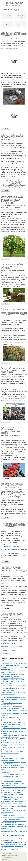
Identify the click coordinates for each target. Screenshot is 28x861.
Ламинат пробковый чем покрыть (12, 849)
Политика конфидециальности (7, 857)
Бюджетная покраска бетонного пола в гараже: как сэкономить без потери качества (13, 721)
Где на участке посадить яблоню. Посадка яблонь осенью (12, 615)
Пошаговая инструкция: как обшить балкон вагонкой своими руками (13, 689)
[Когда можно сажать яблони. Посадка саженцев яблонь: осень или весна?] (14, 545)
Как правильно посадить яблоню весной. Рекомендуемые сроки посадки (12, 430)
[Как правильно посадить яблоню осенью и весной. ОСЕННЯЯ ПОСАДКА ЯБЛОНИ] (14, 183)
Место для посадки (7, 24)
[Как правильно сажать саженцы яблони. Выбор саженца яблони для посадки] (14, 572)
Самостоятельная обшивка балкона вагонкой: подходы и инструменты (12, 798)
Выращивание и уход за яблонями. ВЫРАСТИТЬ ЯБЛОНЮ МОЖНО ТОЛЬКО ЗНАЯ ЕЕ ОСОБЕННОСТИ (12, 199)
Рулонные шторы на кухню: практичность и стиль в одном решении (14, 711)
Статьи (20, 5)
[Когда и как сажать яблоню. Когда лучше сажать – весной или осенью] (14, 295)
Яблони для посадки (20, 16)
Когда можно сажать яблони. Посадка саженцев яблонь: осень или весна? (13, 524)
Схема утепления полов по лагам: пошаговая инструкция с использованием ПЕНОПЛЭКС (12, 744)
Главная (7, 5)
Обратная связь (5, 859)
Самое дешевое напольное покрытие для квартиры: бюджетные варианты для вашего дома (13, 699)
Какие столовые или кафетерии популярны (15, 696)
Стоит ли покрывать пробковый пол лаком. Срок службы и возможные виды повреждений (14, 788)
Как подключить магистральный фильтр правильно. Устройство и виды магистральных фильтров (14, 831)
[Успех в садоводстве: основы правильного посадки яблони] (14, 353)
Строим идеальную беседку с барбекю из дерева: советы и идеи (13, 839)
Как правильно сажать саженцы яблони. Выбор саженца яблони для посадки (14, 568)
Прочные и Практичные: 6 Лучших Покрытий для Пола (11, 704)
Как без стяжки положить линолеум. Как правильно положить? (13, 811)
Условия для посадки (7, 16)
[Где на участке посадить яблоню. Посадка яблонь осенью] (14, 649)
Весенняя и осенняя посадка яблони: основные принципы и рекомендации (14, 33)
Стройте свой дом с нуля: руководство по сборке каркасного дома (13, 807)
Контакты (4, 855)
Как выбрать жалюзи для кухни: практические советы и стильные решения (12, 718)
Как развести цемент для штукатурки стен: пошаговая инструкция (13, 682)
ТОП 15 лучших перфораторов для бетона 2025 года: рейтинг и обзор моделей (13, 729)
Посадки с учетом (20, 24)
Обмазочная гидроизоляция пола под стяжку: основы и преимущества (14, 671)
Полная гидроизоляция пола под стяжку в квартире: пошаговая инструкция (13, 675)
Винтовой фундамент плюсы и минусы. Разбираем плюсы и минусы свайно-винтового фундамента (14, 826)
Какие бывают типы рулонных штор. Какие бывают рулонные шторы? (13, 822)
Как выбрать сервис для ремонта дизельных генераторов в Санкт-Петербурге (14, 664)
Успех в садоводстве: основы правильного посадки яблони (14, 313)
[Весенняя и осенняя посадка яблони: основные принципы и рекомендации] (14, 96)
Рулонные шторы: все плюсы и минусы (13, 805)
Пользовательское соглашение (12, 855)
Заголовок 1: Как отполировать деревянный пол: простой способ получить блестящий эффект (14, 767)
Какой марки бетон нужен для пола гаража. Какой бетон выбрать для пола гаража (14, 802)
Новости (14, 5)
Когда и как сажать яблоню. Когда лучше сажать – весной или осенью (14, 265)
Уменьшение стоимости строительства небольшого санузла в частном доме (12, 791)
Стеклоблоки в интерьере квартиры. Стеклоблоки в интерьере (12, 814)
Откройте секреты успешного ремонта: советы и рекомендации (12, 759)
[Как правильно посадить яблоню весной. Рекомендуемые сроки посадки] (14, 470)
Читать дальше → (5, 128)
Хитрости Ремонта (14, 3)
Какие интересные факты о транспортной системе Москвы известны (13, 693)
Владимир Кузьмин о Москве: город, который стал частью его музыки (12, 752)
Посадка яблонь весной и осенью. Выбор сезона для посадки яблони (13, 370)
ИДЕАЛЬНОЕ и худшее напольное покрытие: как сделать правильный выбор (12, 707)
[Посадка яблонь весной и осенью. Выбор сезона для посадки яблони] (14, 411)
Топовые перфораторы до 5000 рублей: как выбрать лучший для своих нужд (14, 736)
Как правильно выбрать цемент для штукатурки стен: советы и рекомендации (12, 679)
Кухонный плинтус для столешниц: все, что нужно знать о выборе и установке (14, 818)
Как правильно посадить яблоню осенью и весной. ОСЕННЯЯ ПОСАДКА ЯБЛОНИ (12, 136)
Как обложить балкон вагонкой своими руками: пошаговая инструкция (12, 775)
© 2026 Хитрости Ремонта (7, 853)
